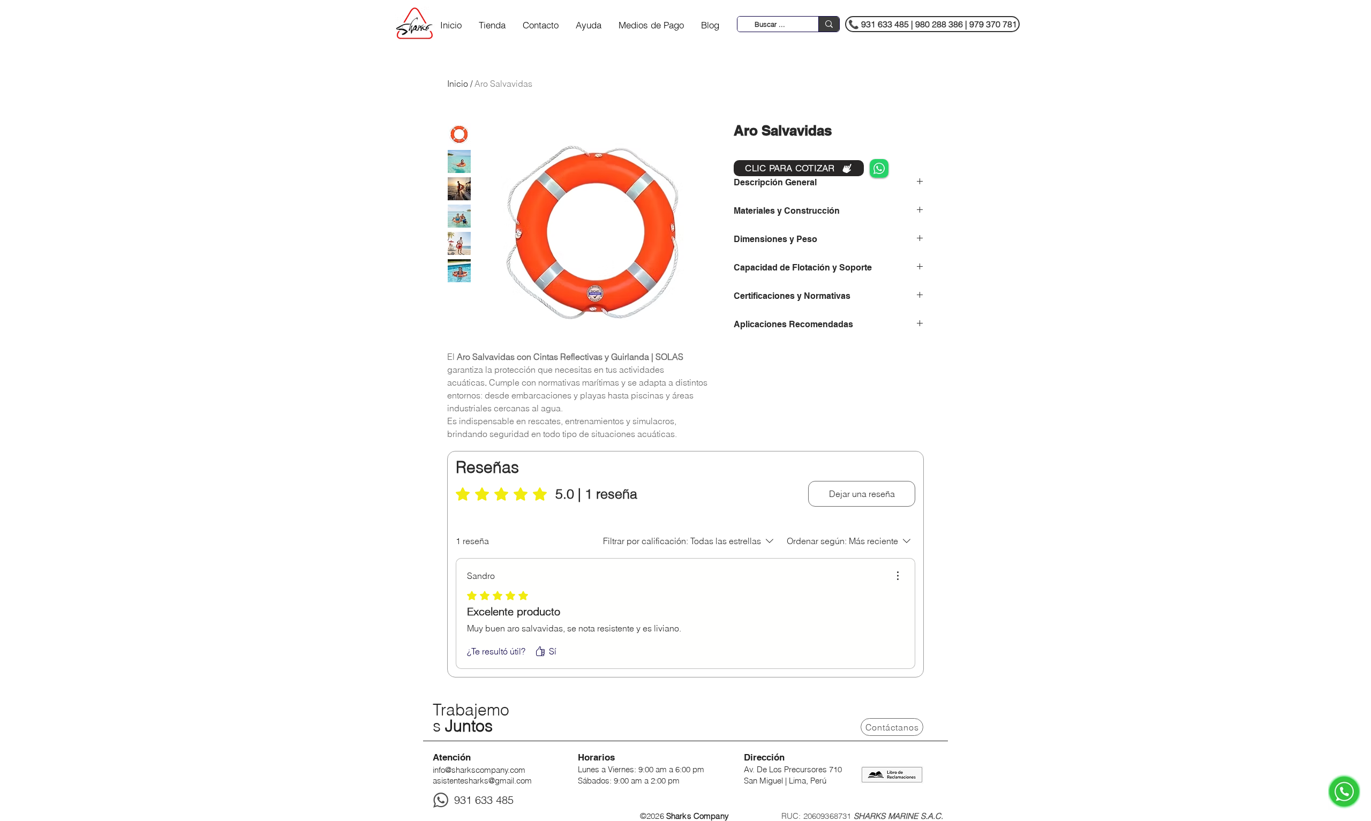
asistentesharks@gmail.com (482, 780)
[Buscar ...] (828, 24)
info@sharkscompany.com (479, 770)
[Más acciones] (897, 575)
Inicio (457, 83)
